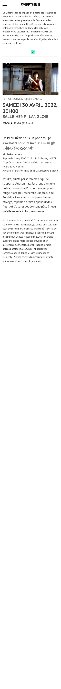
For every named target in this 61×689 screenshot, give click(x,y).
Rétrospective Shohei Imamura (22, 99)
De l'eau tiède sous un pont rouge (27, 138)
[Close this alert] (33, 52)
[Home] (30, 4)
